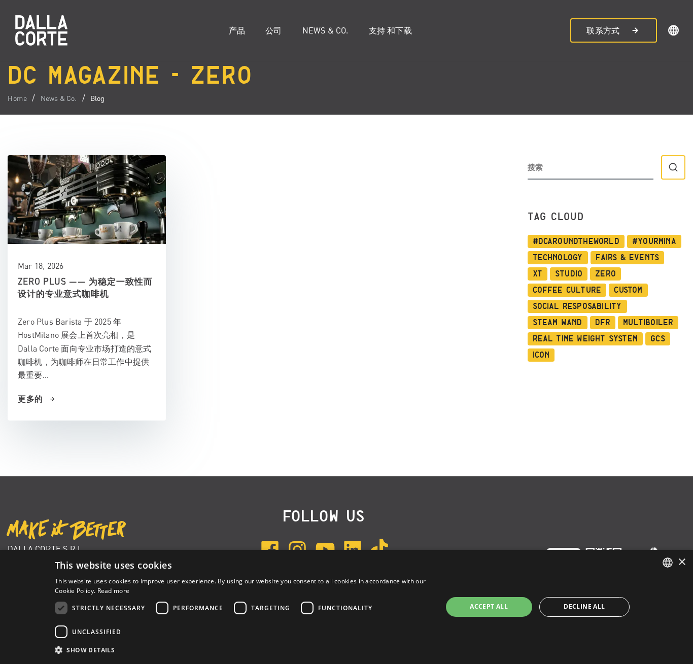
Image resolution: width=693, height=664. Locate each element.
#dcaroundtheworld (576, 241)
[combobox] (668, 562)
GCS (657, 339)
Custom (628, 290)
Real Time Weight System (585, 339)
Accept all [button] (489, 606)
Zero (605, 274)
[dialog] (346, 607)
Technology (558, 258)
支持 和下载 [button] (390, 30)
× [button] (681, 562)
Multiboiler (648, 323)
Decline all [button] (584, 606)
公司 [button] (273, 30)
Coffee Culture (567, 290)
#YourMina (654, 241)
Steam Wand (557, 323)
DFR (603, 323)
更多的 (30, 399)
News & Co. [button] (325, 30)
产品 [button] (237, 30)
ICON (541, 355)
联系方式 (602, 30)
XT (537, 274)
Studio (568, 274)
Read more (113, 590)
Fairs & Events (628, 258)
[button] (673, 32)
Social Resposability (577, 306)
